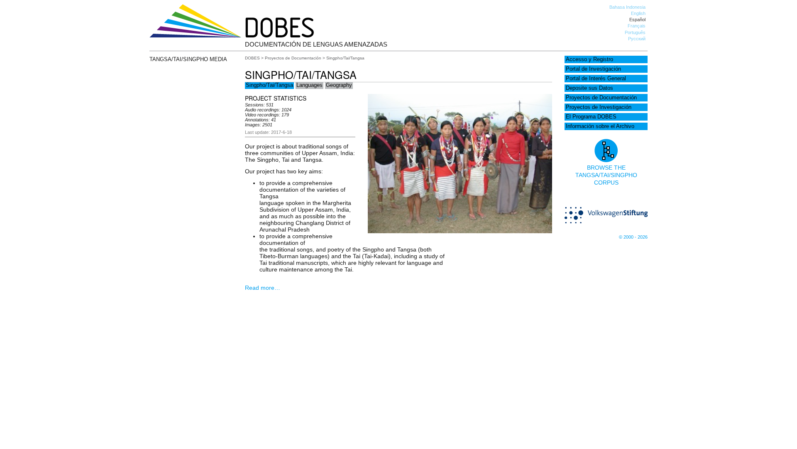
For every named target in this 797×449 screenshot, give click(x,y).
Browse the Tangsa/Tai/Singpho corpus (606, 175)
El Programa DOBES (591, 117)
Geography (339, 85)
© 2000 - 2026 (633, 236)
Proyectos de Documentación (601, 98)
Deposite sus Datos (589, 88)
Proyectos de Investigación (598, 107)
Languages (309, 85)
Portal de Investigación (593, 69)
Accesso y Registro (589, 59)
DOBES (252, 58)
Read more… (262, 287)
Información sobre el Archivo (600, 126)
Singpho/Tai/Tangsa (269, 85)
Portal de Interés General (596, 78)
